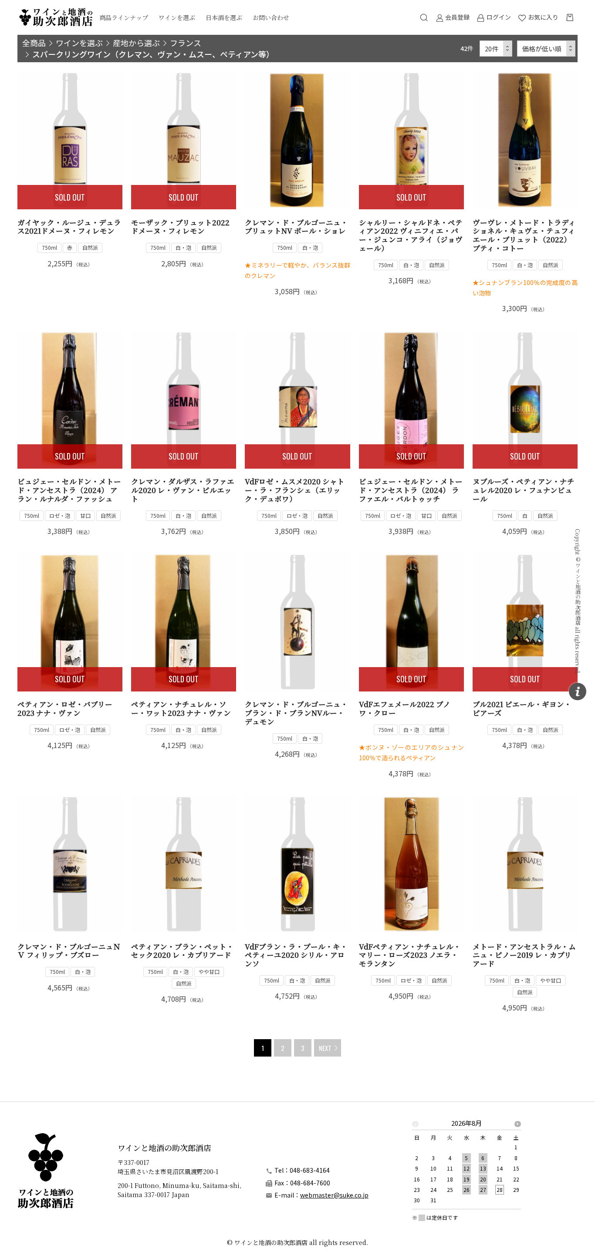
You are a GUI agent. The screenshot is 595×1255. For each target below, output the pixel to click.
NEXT (325, 1048)
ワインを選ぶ (177, 17)
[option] (466, 1164)
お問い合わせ (271, 17)
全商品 (34, 42)
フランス (185, 42)
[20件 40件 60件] (496, 48)
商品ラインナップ (123, 17)
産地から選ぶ (136, 42)
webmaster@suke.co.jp (334, 1195)
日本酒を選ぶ (224, 17)
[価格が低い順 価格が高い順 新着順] (546, 48)
